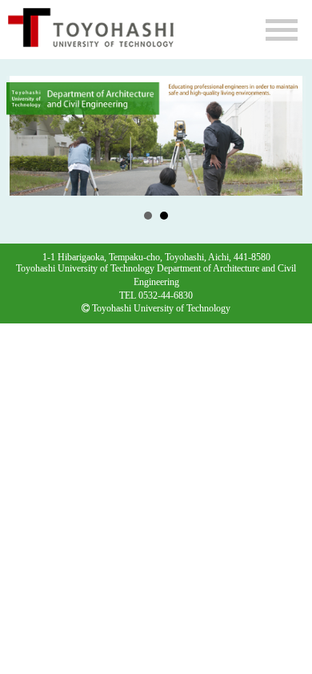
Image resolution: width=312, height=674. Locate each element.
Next (285, 136)
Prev (27, 136)
